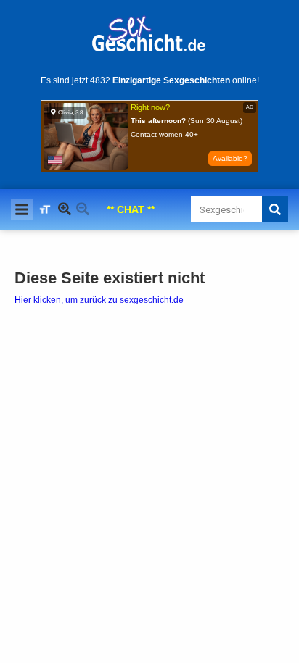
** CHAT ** (131, 209)
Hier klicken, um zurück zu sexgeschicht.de (99, 300)
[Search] (275, 209)
